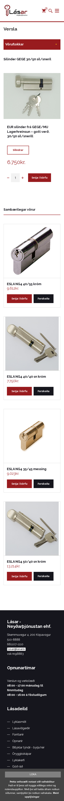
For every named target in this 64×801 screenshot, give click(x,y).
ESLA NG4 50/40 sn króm (26, 561)
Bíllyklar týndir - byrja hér (28, 747)
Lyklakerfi (18, 760)
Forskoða (43, 298)
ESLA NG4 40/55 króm (24, 284)
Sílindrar (18, 150)
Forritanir (18, 734)
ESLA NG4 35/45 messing (26, 469)
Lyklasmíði (19, 721)
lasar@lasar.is (16, 649)
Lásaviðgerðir (21, 728)
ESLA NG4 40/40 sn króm (26, 376)
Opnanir (17, 741)
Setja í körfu (39, 177)
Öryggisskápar (21, 753)
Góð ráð (17, 766)
